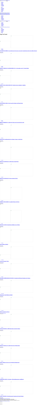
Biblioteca (2, 9)
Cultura (2, 66)
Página (2, 11)
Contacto (2, 10)
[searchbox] (3, 21)
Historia (2, 7)
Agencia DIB (2, 8)
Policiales (2, 3)
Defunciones (2, 24)
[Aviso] (0, 87)
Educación (2, 2)
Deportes (2, 4)
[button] (1, 403)
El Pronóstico (2, 5)
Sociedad (2, 22)
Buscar (7, 21)
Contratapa (2, 310)
